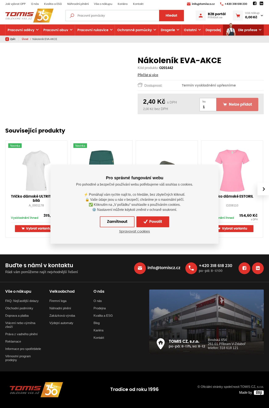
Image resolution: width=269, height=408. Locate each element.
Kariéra (123, 4)
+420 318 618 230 (236, 4)
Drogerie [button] (168, 30)
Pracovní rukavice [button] (92, 30)
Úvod (25, 39)
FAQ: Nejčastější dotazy (22, 301)
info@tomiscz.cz (203, 4)
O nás (35, 4)
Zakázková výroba (62, 315)
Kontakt (138, 4)
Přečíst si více (148, 75)
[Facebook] (254, 3)
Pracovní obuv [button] (55, 30)
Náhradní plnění (78, 4)
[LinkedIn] (261, 3)
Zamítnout (117, 221)
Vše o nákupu (103, 4)
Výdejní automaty (61, 323)
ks (204, 101)
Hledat (171, 15)
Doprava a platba (17, 315)
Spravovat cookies (134, 231)
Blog (97, 323)
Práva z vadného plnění (21, 334)
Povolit (155, 221)
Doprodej (213, 30)
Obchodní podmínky (19, 308)
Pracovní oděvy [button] (21, 30)
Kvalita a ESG (53, 4)
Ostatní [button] (190, 30)
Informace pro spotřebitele (23, 349)
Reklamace (13, 341)
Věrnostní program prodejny (18, 358)
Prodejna (100, 308)
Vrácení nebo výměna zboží (20, 324)
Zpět (12, 39)
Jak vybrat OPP (15, 4)
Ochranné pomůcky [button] (134, 30)
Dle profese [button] (247, 30)
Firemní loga (57, 301)
